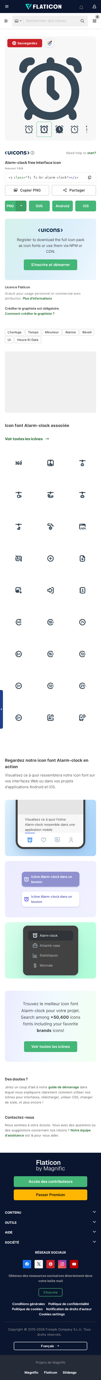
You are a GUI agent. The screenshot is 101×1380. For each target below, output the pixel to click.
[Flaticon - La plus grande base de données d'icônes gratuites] (43, 6)
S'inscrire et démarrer (50, 264)
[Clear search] (71, 21)
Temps (33, 332)
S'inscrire (50, 1292)
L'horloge (15, 332)
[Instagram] (62, 1264)
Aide (9, 1232)
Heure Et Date (27, 340)
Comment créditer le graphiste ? (29, 313)
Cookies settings (52, 1314)
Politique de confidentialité (68, 1304)
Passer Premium (50, 1194)
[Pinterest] (50, 1264)
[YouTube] (74, 1264)
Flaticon (50, 1372)
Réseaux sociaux (50, 1252)
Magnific (31, 1372)
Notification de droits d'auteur (69, 1309)
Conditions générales (28, 1304)
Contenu (13, 1212)
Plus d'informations (37, 298)
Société (12, 1242)
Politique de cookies (27, 1309)
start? (91, 153)
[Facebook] (27, 1264)
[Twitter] (39, 1264)
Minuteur (52, 332)
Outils (11, 1222)
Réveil (86, 332)
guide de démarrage (63, 1087)
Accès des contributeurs (51, 1181)
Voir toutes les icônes (50, 1046)
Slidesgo (69, 1372)
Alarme (70, 332)
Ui (9, 340)
